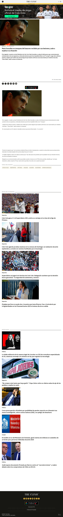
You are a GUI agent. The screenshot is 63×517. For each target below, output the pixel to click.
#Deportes (13, 167)
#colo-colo (6, 167)
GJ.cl (59, 515)
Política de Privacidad (31, 509)
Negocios (4, 380)
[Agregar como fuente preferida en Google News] (31, 503)
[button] (3, 84)
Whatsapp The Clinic (30, 498)
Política (4, 351)
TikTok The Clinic (37, 498)
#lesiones (38, 167)
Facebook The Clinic (26, 498)
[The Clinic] (4, 1)
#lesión (31, 167)
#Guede (26, 167)
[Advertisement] (31, 139)
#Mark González (46, 167)
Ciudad (4, 435)
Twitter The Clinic (24, 498)
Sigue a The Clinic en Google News (31, 87)
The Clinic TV (32, 498)
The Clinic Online (57, 79)
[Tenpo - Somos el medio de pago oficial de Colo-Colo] (31, 12)
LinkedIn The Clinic (34, 498)
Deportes (4, 46)
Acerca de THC (31, 506)
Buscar (58, 1)
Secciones (60, 1)
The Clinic (7, 514)
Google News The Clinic (39, 498)
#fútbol (20, 167)
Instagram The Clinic (28, 498)
